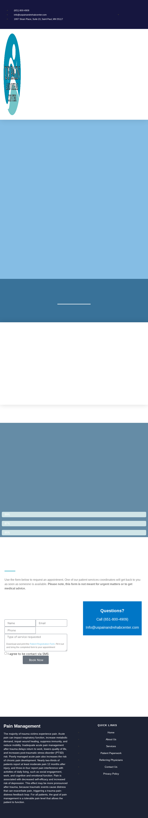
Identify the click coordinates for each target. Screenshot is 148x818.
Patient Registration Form (42, 644)
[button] (142, 74)
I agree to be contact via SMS (28, 654)
